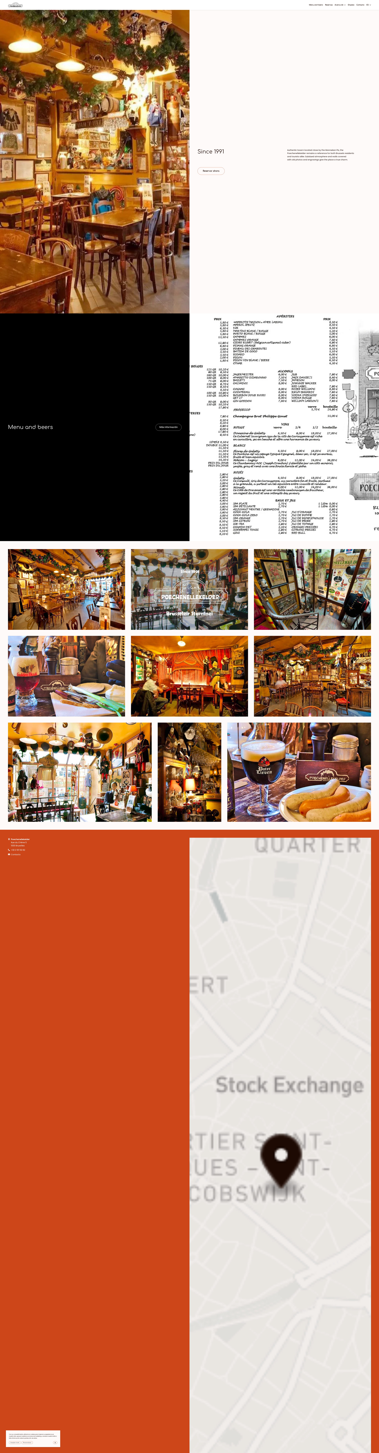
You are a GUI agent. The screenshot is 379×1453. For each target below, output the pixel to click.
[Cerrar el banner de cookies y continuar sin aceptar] (55, 1442)
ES (367, 5)
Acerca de (339, 5)
